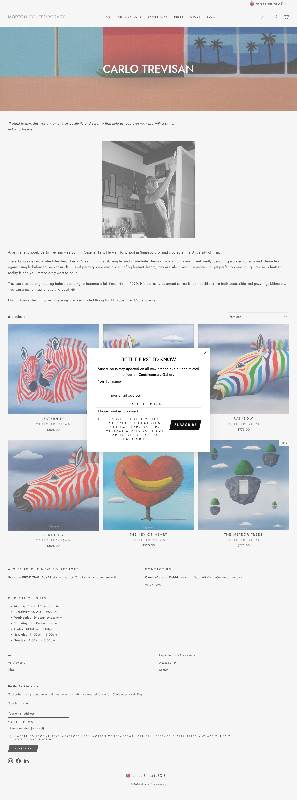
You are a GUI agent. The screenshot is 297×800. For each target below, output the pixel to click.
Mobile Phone (148, 404)
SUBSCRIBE (185, 424)
